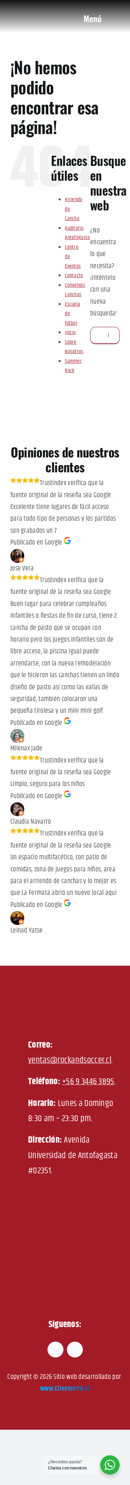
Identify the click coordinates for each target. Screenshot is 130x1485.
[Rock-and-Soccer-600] (42, 7)
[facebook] (55, 1350)
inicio (70, 332)
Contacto (74, 275)
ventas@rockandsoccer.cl (69, 1060)
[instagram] (75, 1350)
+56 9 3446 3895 (88, 1081)
